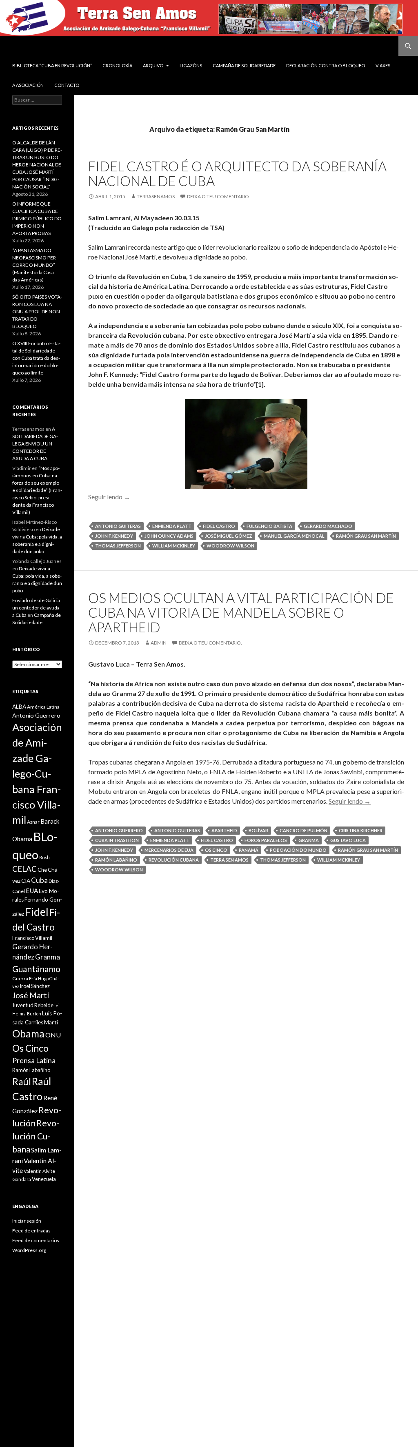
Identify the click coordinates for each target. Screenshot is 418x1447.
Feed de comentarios (35, 1240)
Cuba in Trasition (117, 840)
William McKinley (173, 545)
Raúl (21, 1081)
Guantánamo (36, 969)
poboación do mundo (298, 850)
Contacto (66, 85)
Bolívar (258, 830)
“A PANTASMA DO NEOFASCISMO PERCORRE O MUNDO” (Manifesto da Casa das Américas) (35, 265)
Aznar (33, 822)
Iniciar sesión (26, 1221)
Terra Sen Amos (229, 859)
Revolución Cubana (174, 859)
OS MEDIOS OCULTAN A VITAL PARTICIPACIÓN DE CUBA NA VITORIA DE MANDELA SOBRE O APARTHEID (241, 612)
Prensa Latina (34, 1060)
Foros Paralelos (266, 840)
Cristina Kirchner (360, 830)
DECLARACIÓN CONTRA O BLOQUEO (325, 65)
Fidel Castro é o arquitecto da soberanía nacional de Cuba (237, 173)
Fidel (37, 911)
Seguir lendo (109, 497)
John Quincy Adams (169, 535)
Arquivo (153, 65)
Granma (308, 840)
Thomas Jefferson (118, 545)
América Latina (43, 707)
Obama (28, 1033)
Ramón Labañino (116, 859)
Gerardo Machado (328, 526)
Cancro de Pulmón (303, 830)
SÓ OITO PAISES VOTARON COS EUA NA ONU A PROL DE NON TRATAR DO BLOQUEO (37, 311)
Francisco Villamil (32, 938)
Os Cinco (216, 850)
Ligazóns (191, 65)
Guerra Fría (24, 978)
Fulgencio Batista (269, 526)
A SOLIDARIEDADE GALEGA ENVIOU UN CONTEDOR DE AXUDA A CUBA (35, 443)
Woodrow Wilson (230, 545)
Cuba (39, 880)
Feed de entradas (31, 1231)
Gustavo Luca (348, 840)
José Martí (30, 995)
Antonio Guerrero (119, 830)
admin (159, 643)
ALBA (19, 706)
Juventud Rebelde (32, 1005)
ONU (53, 1035)
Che (42, 869)
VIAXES (383, 65)
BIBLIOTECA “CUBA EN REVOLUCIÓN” (52, 65)
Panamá (248, 850)
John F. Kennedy (114, 535)
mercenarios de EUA (169, 850)
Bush (44, 857)
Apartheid (224, 830)
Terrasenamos (156, 196)
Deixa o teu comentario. (218, 196)
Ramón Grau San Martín (366, 535)
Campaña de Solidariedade (244, 65)
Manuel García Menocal (294, 535)
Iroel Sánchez (35, 986)
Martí (51, 1022)
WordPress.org (29, 1250)
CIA (25, 881)
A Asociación (28, 85)
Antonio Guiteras (118, 526)
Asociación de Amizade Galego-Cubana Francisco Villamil (37, 773)
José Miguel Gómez (228, 535)
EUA (32, 890)
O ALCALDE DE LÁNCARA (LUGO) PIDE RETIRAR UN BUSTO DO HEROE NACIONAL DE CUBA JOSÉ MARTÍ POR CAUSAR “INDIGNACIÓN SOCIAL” (37, 165)
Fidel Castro (219, 526)
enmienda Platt (171, 526)
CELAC (24, 868)
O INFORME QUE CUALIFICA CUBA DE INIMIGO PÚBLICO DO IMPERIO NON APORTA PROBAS (37, 218)
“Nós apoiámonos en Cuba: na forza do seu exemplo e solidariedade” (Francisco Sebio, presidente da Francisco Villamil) (37, 490)
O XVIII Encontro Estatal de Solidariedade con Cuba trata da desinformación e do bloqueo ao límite (36, 358)
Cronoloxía (117, 65)
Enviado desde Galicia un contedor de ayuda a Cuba (36, 607)
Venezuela (44, 1179)
